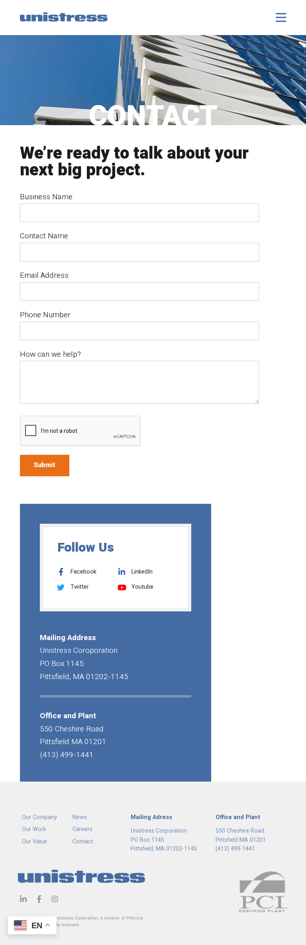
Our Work (34, 829)
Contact (83, 841)
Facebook (82, 572)
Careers (82, 829)
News (80, 817)
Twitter (79, 587)
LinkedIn (141, 572)
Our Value (34, 841)
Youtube (141, 587)
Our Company (39, 817)
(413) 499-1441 (235, 849)
